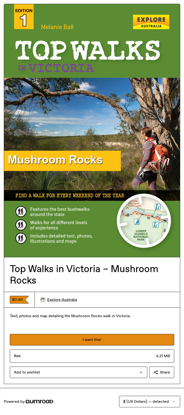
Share (165, 372)
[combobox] (78, 372)
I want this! (92, 339)
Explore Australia (62, 299)
